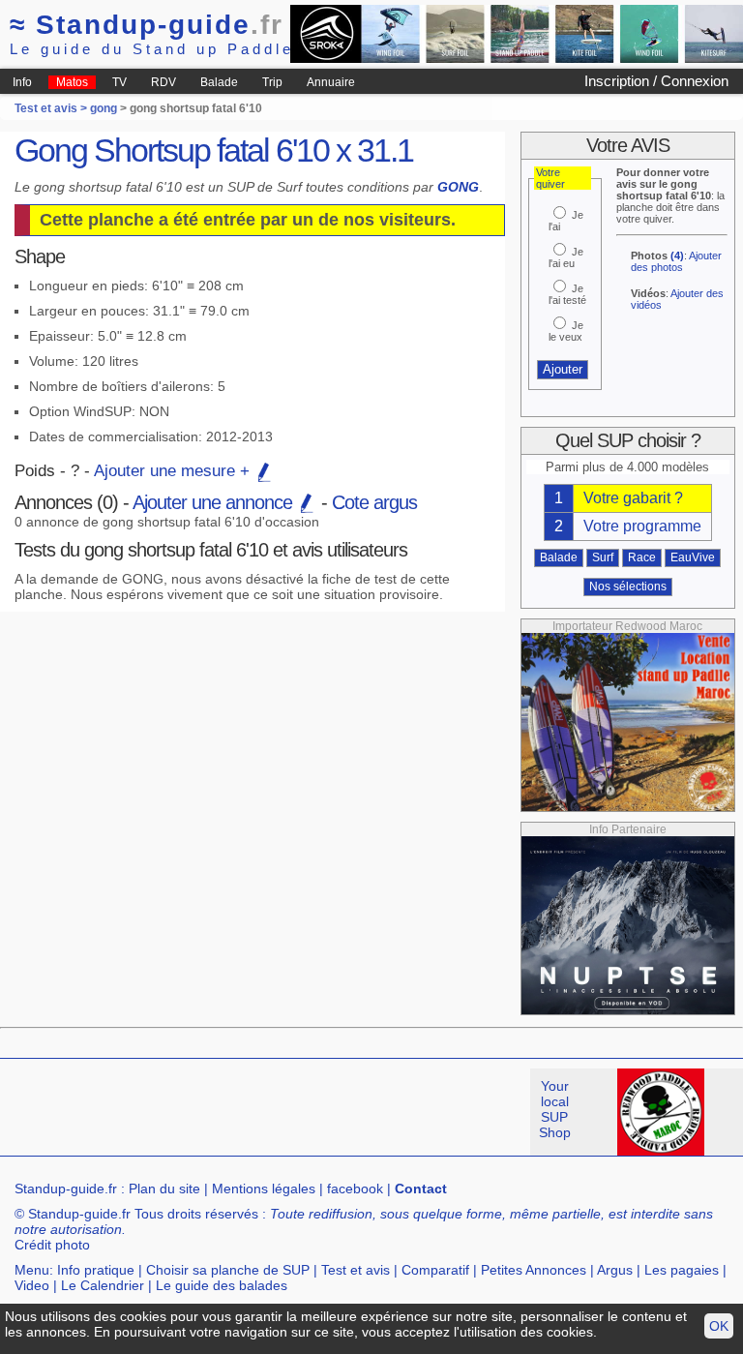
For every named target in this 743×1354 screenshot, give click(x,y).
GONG (458, 187)
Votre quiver (550, 178)
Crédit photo (52, 1244)
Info (22, 82)
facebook (355, 1188)
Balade (219, 82)
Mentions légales (263, 1188)
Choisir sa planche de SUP (228, 1270)
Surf (602, 557)
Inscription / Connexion (656, 81)
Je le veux (566, 331)
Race (642, 557)
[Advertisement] (352, 1112)
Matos (72, 82)
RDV (163, 82)
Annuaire (331, 82)
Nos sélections (628, 586)
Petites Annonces (533, 1270)
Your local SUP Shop (555, 1109)
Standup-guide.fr (66, 1188)
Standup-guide (146, 25)
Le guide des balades (221, 1285)
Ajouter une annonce (215, 502)
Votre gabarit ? (633, 498)
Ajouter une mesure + (174, 471)
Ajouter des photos (676, 261)
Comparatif (435, 1270)
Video (32, 1285)
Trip (272, 82)
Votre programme (642, 526)
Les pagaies (681, 1270)
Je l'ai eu (566, 257)
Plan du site (164, 1188)
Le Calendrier (102, 1285)
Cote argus (374, 502)
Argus (615, 1270)
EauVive (692, 557)
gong (103, 108)
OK (718, 1326)
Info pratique (95, 1270)
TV (119, 82)
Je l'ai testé (567, 294)
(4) (677, 255)
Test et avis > (52, 108)
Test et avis (355, 1270)
